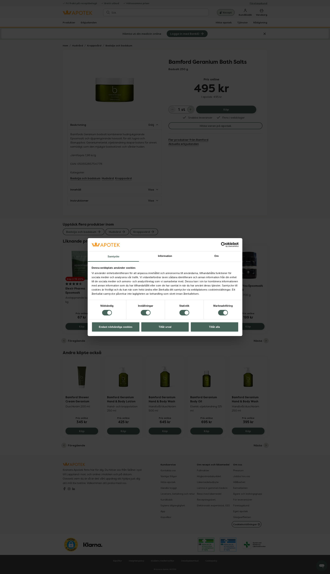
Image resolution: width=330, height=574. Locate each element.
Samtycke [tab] (113, 256)
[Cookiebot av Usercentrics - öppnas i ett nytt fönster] (223, 244)
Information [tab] (165, 255)
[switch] (146, 312)
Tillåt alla (214, 326)
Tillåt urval (165, 326)
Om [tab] (216, 255)
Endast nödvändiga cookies (116, 326)
